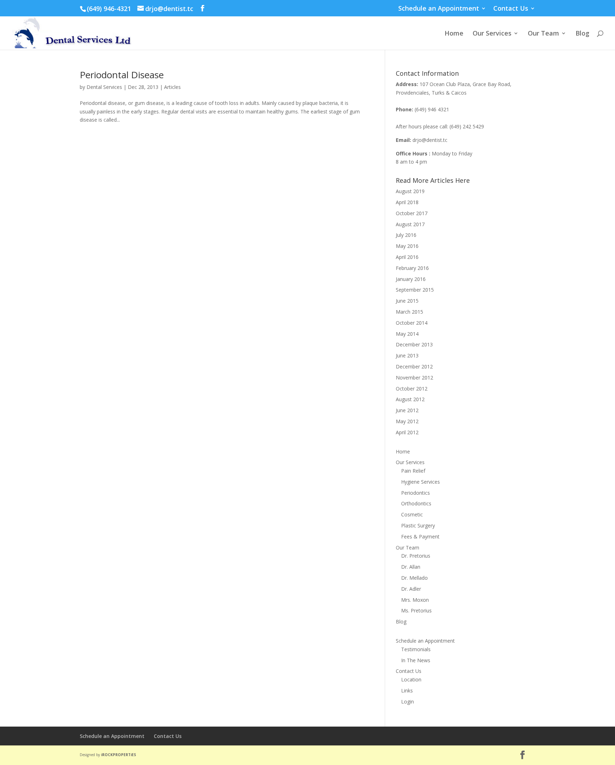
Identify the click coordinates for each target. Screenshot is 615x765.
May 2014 (407, 333)
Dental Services (104, 87)
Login (407, 701)
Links (407, 690)
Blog (582, 34)
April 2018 (407, 202)
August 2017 (410, 224)
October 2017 (411, 213)
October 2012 (411, 388)
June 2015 (407, 300)
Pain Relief (413, 470)
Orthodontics (416, 503)
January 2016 (411, 279)
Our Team (543, 34)
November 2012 (414, 377)
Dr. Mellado (414, 577)
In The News (415, 660)
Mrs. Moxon (415, 599)
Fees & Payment (420, 536)
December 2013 (414, 344)
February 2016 (412, 268)
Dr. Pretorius (415, 555)
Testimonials (416, 649)
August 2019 (410, 191)
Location (411, 679)
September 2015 (415, 289)
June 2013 (407, 355)
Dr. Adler (411, 588)
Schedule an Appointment (438, 8)
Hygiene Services (420, 481)
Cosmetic (412, 514)
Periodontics (415, 492)
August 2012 (410, 399)
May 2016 (407, 246)
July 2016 (406, 235)
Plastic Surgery (418, 525)
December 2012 (414, 366)
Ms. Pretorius (416, 610)
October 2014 (411, 322)
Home (454, 34)
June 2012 (407, 410)
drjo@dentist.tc (429, 140)
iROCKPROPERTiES (118, 754)
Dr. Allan (410, 566)
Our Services (492, 34)
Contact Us (510, 8)
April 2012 (407, 432)
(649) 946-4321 (109, 8)
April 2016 (407, 257)
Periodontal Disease (122, 74)
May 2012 (407, 421)
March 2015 (409, 311)
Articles (172, 87)
